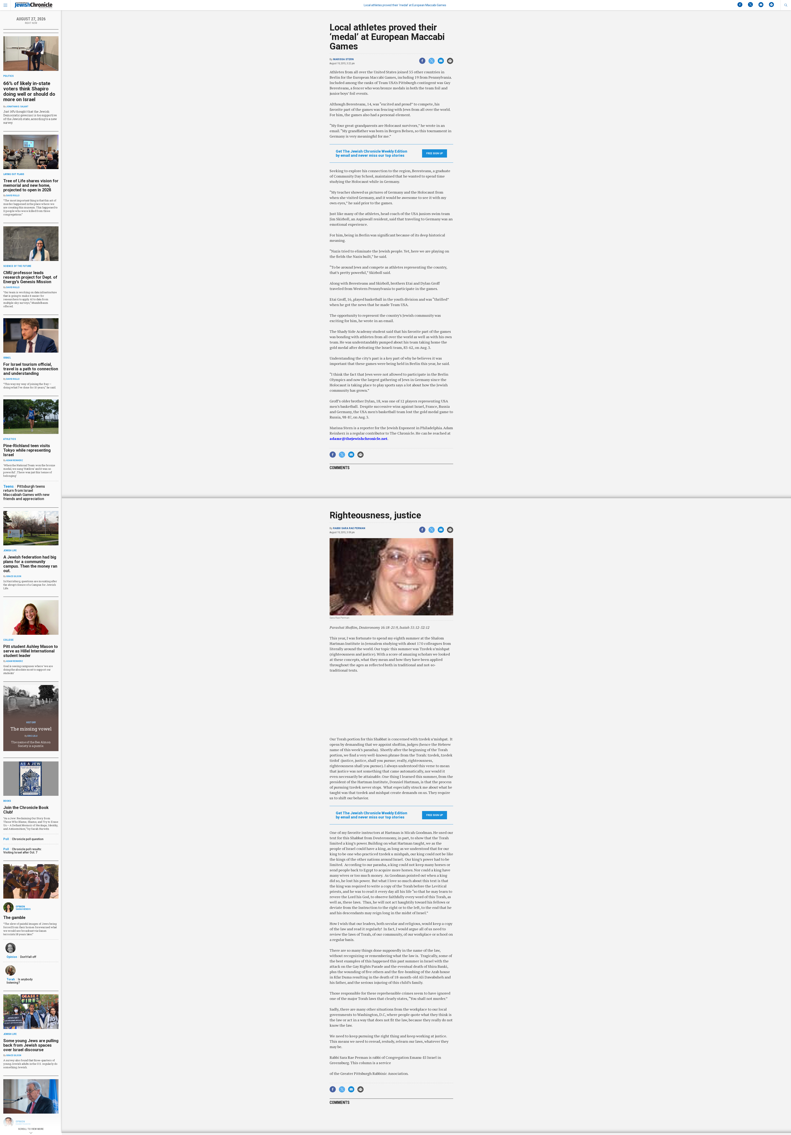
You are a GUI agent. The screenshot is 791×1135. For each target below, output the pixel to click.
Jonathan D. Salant (17, 106)
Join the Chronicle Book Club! (26, 810)
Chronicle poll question (27, 839)
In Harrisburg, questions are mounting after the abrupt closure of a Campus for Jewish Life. (30, 584)
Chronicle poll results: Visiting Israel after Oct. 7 (22, 850)
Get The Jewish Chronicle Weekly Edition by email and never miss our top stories (371, 153)
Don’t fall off (28, 956)
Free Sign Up (434, 153)
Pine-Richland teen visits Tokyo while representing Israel (27, 450)
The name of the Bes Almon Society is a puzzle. (30, 744)
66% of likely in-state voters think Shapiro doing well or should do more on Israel (29, 91)
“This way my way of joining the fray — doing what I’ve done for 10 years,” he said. (29, 385)
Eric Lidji (32, 736)
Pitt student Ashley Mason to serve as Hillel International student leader (30, 651)
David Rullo (13, 195)
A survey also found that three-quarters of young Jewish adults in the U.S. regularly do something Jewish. (30, 1063)
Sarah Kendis (23, 909)
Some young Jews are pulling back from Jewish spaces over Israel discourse (31, 1045)
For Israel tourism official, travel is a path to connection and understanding (30, 369)
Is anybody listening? (20, 981)
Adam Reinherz (14, 460)
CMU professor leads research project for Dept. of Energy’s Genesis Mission (30, 277)
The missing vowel (31, 729)
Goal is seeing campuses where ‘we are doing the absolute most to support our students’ (28, 669)
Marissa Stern (343, 59)
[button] (785, 5)
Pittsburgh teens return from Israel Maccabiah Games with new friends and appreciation (26, 492)
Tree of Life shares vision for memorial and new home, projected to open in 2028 (31, 185)
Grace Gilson (13, 576)
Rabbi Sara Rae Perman (349, 528)
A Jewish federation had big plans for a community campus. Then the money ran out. (30, 564)
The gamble (14, 917)
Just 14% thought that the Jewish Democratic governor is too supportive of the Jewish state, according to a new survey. (30, 117)
